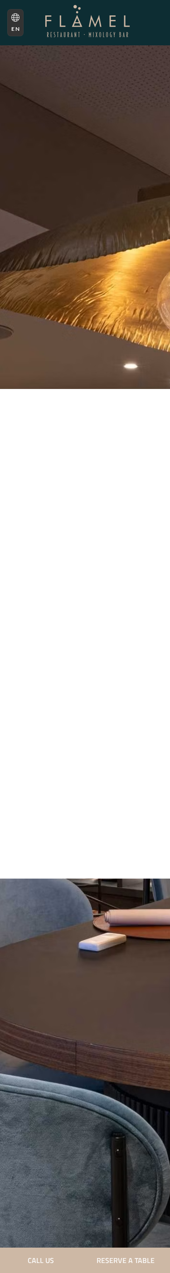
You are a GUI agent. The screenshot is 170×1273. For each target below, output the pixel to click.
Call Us (41, 1260)
